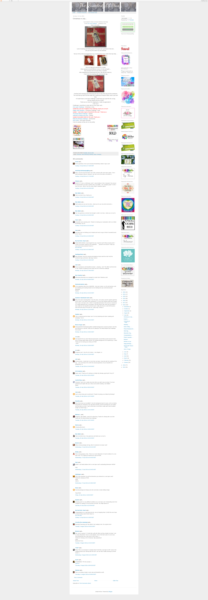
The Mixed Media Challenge (80, 113)
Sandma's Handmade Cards (82, 297)
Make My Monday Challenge (80, 118)
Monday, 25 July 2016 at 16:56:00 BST (84, 345)
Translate (131, 20)
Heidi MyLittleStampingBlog (82, 170)
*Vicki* (77, 547)
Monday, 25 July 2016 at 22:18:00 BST (84, 354)
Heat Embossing (85, 154)
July (125, 315)
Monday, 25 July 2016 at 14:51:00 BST (84, 320)
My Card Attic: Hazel (80, 240)
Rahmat (77, 570)
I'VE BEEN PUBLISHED (82, 12)
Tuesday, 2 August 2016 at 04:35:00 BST (85, 526)
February (126, 360)
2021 (124, 294)
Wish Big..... (127, 331)
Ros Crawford (78, 275)
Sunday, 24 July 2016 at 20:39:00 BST (84, 249)
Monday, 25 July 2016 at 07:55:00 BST (84, 270)
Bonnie (77, 443)
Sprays (95, 154)
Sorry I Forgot (127, 349)
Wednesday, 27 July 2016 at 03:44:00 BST (85, 457)
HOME (74, 12)
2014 (124, 367)
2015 (124, 365)
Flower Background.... (129, 328)
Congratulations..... (128, 335)
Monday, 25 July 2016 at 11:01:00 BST (84, 309)
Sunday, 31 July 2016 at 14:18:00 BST (84, 517)
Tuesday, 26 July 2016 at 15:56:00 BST (84, 429)
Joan (76, 392)
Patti (76, 462)
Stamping (99, 154)
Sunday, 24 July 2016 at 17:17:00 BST (84, 176)
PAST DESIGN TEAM (92, 12)
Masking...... (127, 324)
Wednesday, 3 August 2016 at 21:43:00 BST (86, 555)
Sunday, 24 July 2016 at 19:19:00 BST (84, 197)
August (126, 313)
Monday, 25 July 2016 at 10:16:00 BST (84, 293)
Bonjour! (126, 339)
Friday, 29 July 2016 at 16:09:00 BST (84, 495)
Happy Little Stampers (79, 110)
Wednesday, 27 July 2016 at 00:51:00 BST (85, 447)
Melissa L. (78, 414)
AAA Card (75, 120)
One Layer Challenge (92, 23)
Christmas (79, 154)
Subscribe (128, 29)
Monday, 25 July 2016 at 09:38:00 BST (84, 279)
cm (76, 336)
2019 (124, 298)
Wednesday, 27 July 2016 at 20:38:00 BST (85, 483)
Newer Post (76, 580)
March (126, 358)
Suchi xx (77, 563)
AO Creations (78, 371)
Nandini (77, 499)
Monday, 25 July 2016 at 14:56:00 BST (84, 332)
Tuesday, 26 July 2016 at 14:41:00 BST (84, 409)
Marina (77, 425)
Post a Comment (78, 577)
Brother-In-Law (127, 341)
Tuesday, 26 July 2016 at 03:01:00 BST (84, 375)
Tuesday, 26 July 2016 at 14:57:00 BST (84, 420)
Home (95, 580)
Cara (76, 230)
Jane (76, 264)
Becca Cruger (78, 324)
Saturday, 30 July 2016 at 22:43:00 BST (85, 505)
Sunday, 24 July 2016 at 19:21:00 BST (84, 225)
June (125, 351)
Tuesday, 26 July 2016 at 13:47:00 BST (84, 396)
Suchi (76, 559)
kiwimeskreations (79, 284)
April (125, 356)
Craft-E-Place (78, 380)
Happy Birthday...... (128, 343)
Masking (91, 154)
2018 (124, 300)
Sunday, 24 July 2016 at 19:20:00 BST (84, 215)
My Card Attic (78, 247)
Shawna (77, 181)
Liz (76, 350)
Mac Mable (78, 193)
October (126, 308)
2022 (124, 292)
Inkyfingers (78, 474)
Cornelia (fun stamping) (81, 522)
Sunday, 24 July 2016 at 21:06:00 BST (84, 260)
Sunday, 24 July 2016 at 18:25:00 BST (84, 188)
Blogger (110, 591)
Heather (77, 314)
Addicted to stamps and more (80, 115)
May (125, 354)
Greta (76, 161)
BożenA (77, 531)
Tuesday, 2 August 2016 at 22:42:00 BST (85, 543)
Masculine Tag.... (128, 333)
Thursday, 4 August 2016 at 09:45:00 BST (85, 565)
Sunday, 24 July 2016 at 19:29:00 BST (84, 236)
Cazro (76, 220)
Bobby (77, 451)
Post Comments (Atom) (85, 583)
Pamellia (77, 401)
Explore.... (126, 319)
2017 (124, 302)
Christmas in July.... (128, 317)
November (126, 306)
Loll (76, 359)
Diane (76, 487)
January (126, 362)
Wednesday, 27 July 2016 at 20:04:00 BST (85, 469)
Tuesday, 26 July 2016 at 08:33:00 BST (84, 387)
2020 (124, 296)
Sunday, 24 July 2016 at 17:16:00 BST (84, 165)
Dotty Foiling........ (128, 326)
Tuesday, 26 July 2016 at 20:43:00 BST (84, 438)
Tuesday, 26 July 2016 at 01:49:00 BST (84, 366)
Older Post (115, 580)
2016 (124, 304)
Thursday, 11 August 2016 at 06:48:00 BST (85, 574)
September (127, 310)
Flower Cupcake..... (128, 337)
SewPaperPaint (79, 254)
